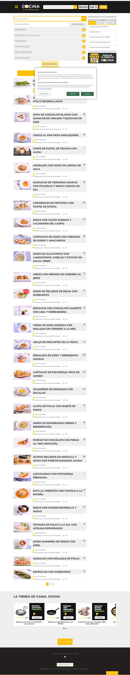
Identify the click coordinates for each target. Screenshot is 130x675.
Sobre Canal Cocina (57, 653)
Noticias (110, 23)
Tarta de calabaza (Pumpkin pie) (100, 42)
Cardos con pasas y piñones (99, 26)
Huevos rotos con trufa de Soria (100, 47)
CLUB (103, 7)
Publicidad (75, 653)
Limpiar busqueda (78, 24)
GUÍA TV (93, 7)
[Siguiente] (53, 584)
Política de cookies (84, 669)
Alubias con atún (95, 32)
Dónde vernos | (68, 653)
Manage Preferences (65, 664)
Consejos (101, 23)
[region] (66, 83)
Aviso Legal (61, 669)
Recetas (92, 23)
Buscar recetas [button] (50, 64)
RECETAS (83, 7)
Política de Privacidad (71, 669)
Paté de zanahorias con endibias (100, 37)
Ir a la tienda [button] (65, 641)
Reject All (73, 93)
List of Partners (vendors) (45, 89)
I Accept (87, 93)
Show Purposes (43, 93)
